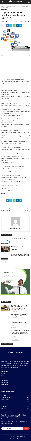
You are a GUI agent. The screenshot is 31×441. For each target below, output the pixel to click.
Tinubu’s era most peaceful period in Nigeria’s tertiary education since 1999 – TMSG (20, 324)
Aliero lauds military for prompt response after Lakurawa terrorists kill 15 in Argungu (19, 248)
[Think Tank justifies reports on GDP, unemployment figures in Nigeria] (5, 241)
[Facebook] (7, 25)
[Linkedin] (17, 25)
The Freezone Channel (9, 21)
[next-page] (5, 262)
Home (2, 6)
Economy (7, 193)
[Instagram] (13, 439)
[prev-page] (2, 262)
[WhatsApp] (14, 25)
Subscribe (26, 428)
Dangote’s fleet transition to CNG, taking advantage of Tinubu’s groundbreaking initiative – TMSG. (20, 256)
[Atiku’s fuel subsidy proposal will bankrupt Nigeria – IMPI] (5, 317)
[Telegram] (20, 25)
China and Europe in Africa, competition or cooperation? (23, 210)
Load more (15, 339)
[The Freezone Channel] (2, 21)
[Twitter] (10, 25)
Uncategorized (8, 6)
